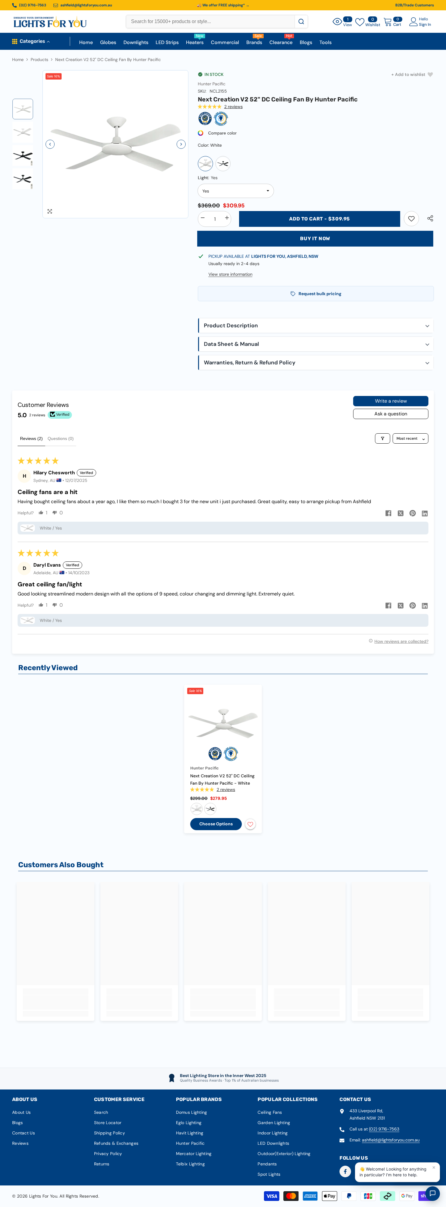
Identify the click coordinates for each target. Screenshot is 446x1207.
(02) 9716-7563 (384, 1129)
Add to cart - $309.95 (319, 219)
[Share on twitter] (400, 513)
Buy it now (315, 238)
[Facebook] (345, 1171)
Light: (208, 177)
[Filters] (382, 438)
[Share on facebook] (388, 513)
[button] (50, 144)
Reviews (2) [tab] (31, 438)
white (197, 809)
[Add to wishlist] (250, 824)
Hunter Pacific (211, 84)
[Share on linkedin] (424, 513)
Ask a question (390, 414)
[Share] (428, 218)
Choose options (216, 824)
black (210, 809)
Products (39, 59)
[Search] (301, 21)
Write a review (391, 401)
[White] (205, 163)
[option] (115, 144)
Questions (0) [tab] (61, 438)
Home (18, 59)
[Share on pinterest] (412, 513)
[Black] (223, 163)
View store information (230, 274)
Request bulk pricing (320, 293)
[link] (411, 218)
